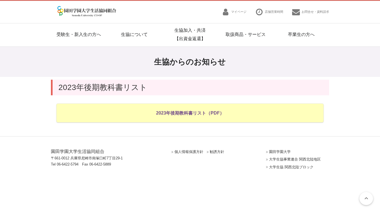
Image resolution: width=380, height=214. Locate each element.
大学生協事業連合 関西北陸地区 (295, 159)
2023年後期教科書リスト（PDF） (190, 113)
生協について (134, 34)
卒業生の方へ (301, 34)
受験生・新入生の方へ (78, 34)
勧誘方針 (217, 152)
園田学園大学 (280, 152)
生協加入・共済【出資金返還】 (190, 34)
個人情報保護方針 (188, 152)
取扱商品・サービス (246, 34)
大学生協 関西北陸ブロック (291, 167)
